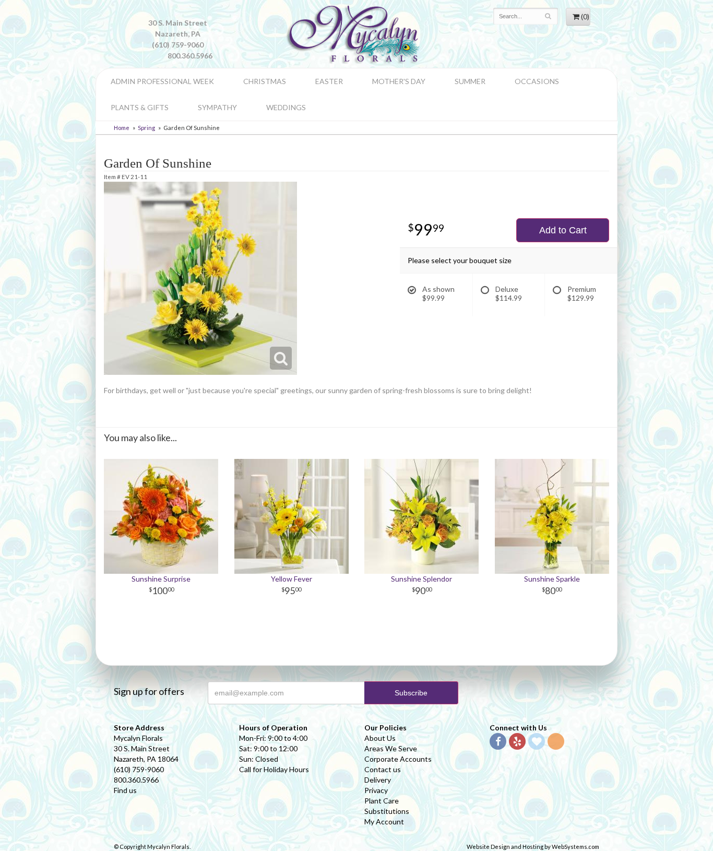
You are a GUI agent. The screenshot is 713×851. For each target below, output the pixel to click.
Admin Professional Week (162, 81)
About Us (380, 738)
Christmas (264, 81)
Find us (125, 790)
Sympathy (217, 107)
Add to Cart (563, 230)
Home (121, 127)
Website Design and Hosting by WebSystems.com (533, 846)
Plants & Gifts (140, 107)
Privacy (376, 790)
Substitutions (386, 811)
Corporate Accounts (398, 758)
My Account (384, 821)
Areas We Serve (390, 748)
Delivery (377, 779)
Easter (329, 81)
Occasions (537, 81)
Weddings (286, 107)
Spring (146, 127)
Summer (470, 81)
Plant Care (381, 800)
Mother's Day (398, 81)
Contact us (382, 769)
